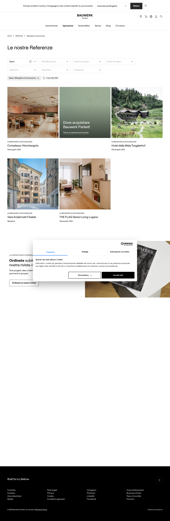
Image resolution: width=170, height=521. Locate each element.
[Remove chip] (38, 78)
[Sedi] (140, 16)
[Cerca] (161, 16)
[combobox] (111, 6)
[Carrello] (146, 16)
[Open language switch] (151, 16)
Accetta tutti (118, 275)
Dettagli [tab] (85, 252)
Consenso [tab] (50, 252)
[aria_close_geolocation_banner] (145, 6)
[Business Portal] (156, 16)
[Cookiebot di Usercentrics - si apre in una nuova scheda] (124, 244)
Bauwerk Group (41, 510)
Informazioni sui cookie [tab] (119, 252)
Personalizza (83, 275)
